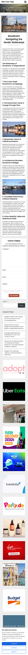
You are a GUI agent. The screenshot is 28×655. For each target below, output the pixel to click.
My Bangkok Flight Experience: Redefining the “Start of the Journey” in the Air (12, 334)
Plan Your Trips (7, 2)
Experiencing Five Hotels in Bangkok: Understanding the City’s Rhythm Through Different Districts (14, 326)
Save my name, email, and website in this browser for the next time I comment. (13, 291)
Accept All (14, 643)
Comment (5, 249)
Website (4, 284)
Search (5, 301)
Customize (14, 647)
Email (4, 277)
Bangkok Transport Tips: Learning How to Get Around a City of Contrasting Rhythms (13, 318)
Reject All (14, 652)
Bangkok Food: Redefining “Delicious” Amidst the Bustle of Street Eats (13, 352)
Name (4, 270)
